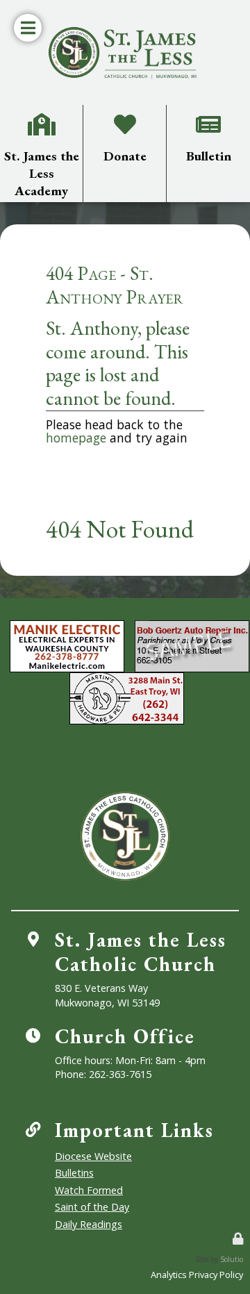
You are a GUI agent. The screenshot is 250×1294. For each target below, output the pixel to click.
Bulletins (74, 1172)
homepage (76, 437)
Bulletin (208, 114)
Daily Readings (88, 1224)
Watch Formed (89, 1190)
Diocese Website (93, 1156)
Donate (125, 114)
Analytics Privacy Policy (197, 1274)
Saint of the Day (92, 1206)
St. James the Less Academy (42, 120)
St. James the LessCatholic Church (140, 952)
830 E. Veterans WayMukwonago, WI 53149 (107, 995)
